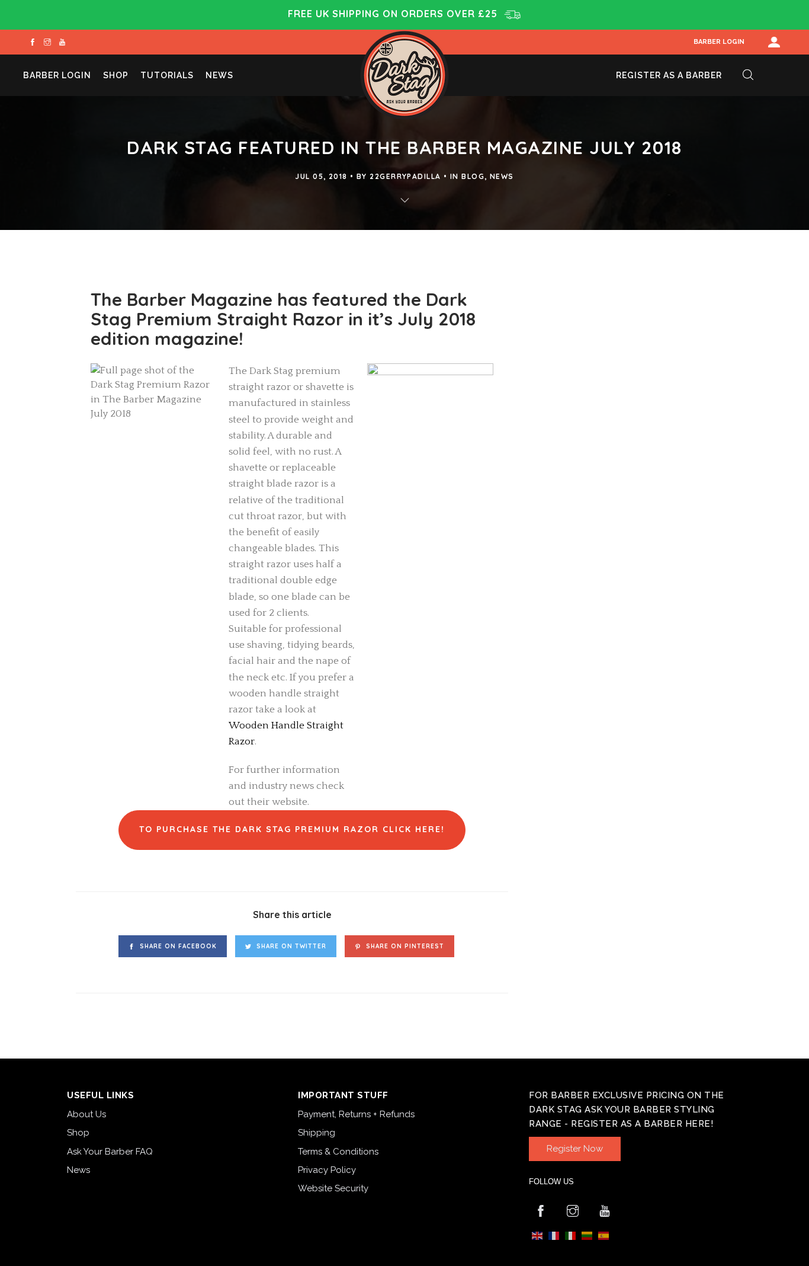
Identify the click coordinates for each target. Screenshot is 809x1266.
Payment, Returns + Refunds (356, 1114)
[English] (537, 1235)
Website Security (333, 1188)
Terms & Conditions (338, 1151)
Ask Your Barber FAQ (110, 1151)
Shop (116, 75)
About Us (86, 1114)
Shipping (316, 1132)
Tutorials (167, 75)
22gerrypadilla (405, 176)
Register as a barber (669, 75)
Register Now (575, 1148)
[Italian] (570, 1235)
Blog (472, 176)
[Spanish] (603, 1235)
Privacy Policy (327, 1170)
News (219, 75)
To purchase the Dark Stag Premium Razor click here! (292, 829)
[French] (553, 1235)
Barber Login (719, 42)
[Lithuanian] (587, 1235)
